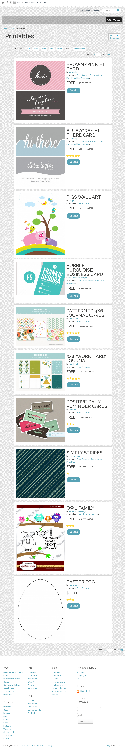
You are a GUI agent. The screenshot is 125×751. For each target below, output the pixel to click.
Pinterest (10, 2)
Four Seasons (58, 682)
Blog (50, 745)
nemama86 (74, 585)
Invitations (32, 679)
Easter (55, 679)
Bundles (56, 672)
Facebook (7, 2)
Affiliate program (27, 745)
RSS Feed (85, 691)
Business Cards (96, 75)
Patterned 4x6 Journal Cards (85, 313)
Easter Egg (80, 581)
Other (6, 682)
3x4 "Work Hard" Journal (86, 358)
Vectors (7, 729)
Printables (75, 78)
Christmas (57, 675)
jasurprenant (74, 456)
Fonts (5, 716)
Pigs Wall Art (83, 197)
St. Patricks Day (59, 688)
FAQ (78, 679)
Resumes (32, 688)
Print (79, 75)
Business (85, 75)
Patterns (7, 726)
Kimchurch (73, 319)
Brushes (7, 707)
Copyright (81, 675)
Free (12, 29)
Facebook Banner (11, 679)
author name (79, 49)
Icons (5, 675)
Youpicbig (73, 200)
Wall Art (31, 682)
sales (36, 49)
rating (59, 49)
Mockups (7, 695)
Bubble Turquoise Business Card (84, 270)
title (51, 49)
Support (80, 672)
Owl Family (80, 508)
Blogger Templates (13, 672)
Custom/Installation (12, 685)
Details (73, 90)
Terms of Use (41, 745)
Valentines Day (59, 691)
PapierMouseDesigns (78, 511)
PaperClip (73, 72)
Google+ (14, 2)
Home (4, 29)
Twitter (3, 2)
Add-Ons (7, 735)
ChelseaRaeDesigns (78, 278)
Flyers (31, 685)
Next (109, 55)
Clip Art (85, 514)
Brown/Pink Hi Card (85, 66)
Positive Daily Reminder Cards (86, 404)
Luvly (108, 745)
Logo (5, 723)
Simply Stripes (84, 452)
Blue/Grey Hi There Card (82, 133)
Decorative (8, 713)
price (68, 49)
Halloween (57, 685)
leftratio (72, 410)
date (44, 49)
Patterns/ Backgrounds (92, 459)
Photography (9, 732)
